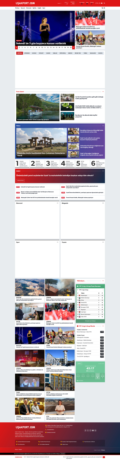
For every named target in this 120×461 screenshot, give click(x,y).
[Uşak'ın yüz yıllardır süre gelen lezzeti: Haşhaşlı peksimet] (73, 138)
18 (65, 47)
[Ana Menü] (104, 8)
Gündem (21, 161)
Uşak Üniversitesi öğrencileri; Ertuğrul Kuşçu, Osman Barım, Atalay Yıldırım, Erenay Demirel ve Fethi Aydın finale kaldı (85, 164)
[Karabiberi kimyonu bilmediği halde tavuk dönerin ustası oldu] (73, 131)
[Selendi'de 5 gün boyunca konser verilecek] (30, 335)
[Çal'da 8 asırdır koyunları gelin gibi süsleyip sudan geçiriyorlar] (67, 97)
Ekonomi (28, 8)
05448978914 (50, 429)
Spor (43, 8)
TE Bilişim (103, 450)
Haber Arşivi (65, 444)
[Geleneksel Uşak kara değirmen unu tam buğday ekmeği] (73, 146)
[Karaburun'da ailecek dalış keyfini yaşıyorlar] (67, 116)
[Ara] (104, 3)
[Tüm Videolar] (103, 125)
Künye (16, 449)
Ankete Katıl (20, 180)
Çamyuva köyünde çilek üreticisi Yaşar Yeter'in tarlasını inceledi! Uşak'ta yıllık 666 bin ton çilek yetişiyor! (39, 164)
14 (53, 47)
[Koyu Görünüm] (102, 8)
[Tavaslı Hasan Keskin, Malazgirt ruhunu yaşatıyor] (60, 335)
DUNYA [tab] (100, 53)
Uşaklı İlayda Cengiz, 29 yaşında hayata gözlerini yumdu (24, 164)
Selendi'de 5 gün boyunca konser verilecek (33, 187)
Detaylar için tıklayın (90, 321)
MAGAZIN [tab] (93, 53)
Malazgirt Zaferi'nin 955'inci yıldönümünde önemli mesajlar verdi (39, 197)
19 (68, 47)
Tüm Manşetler (21, 444)
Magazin (65, 203)
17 (62, 47)
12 (48, 47)
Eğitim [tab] (20, 53)
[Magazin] (103, 203)
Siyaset (23, 8)
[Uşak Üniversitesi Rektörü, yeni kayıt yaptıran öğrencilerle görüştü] (30, 311)
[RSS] (95, 430)
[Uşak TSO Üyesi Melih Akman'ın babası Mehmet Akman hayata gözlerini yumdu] (30, 406)
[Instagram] (90, 430)
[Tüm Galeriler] (103, 91)
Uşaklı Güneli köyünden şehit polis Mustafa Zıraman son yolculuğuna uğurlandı (70, 164)
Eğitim (34, 8)
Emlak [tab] (55, 53)
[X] (88, 430)
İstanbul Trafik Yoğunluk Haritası (69, 441)
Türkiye (17, 8)
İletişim (20, 449)
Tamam (63, 453)
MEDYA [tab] (70, 53)
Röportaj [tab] (63, 53)
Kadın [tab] (48, 53)
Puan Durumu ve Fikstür (89, 441)
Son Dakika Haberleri (44, 444)
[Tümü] (103, 171)
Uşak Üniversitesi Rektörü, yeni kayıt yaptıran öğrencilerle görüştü (84, 192)
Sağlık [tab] (34, 53)
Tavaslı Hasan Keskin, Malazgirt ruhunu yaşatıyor (79, 197)
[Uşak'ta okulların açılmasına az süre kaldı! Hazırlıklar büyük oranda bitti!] (60, 382)
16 (59, 47)
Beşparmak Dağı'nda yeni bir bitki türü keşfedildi (54, 164)
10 (42, 47)
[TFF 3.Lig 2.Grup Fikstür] (103, 326)
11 (45, 47)
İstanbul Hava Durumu (45, 441)
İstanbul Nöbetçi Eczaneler (24, 441)
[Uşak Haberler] (25, 3)
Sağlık (39, 8)
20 (71, 47)
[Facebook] (85, 430)
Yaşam (52, 161)
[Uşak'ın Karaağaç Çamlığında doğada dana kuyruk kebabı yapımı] (73, 154)
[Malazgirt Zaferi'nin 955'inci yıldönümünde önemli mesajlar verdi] (60, 311)
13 (50, 47)
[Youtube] (93, 430)
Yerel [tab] (85, 53)
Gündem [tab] (27, 53)
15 (56, 47)
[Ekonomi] (57, 203)
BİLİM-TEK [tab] (78, 53)
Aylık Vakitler (80, 380)
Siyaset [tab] (41, 53)
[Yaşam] (103, 242)
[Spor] (57, 242)
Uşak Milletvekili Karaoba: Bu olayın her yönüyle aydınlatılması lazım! (100, 164)
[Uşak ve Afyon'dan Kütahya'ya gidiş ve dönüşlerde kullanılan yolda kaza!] (30, 358)
